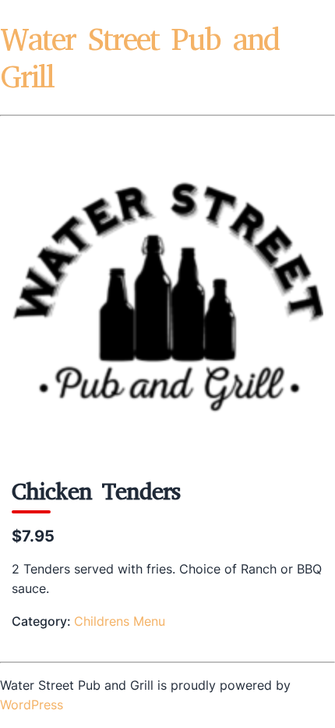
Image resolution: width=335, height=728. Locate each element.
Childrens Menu (119, 621)
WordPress (31, 704)
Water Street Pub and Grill (139, 58)
